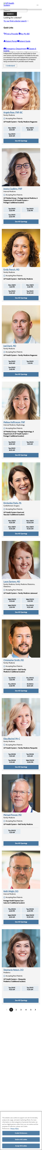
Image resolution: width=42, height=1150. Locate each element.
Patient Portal (11, 41)
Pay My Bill (24, 34)
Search (10, 14)
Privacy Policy (14, 1128)
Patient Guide (24, 41)
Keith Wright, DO (10, 891)
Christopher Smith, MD (13, 660)
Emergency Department (16, 48)
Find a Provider (12, 34)
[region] (21, 1130)
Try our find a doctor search (15, 21)
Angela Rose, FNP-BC (13, 112)
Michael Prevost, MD (12, 815)
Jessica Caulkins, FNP (12, 188)
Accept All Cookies (21, 1146)
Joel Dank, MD (9, 346)
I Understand (10, 66)
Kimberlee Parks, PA (12, 503)
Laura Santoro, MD (11, 581)
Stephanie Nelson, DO (13, 970)
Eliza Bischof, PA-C (11, 738)
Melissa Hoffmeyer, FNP (14, 422)
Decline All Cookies (21, 1139)
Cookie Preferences (21, 1133)
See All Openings (21, 141)
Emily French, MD (11, 269)
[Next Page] (35, 1010)
